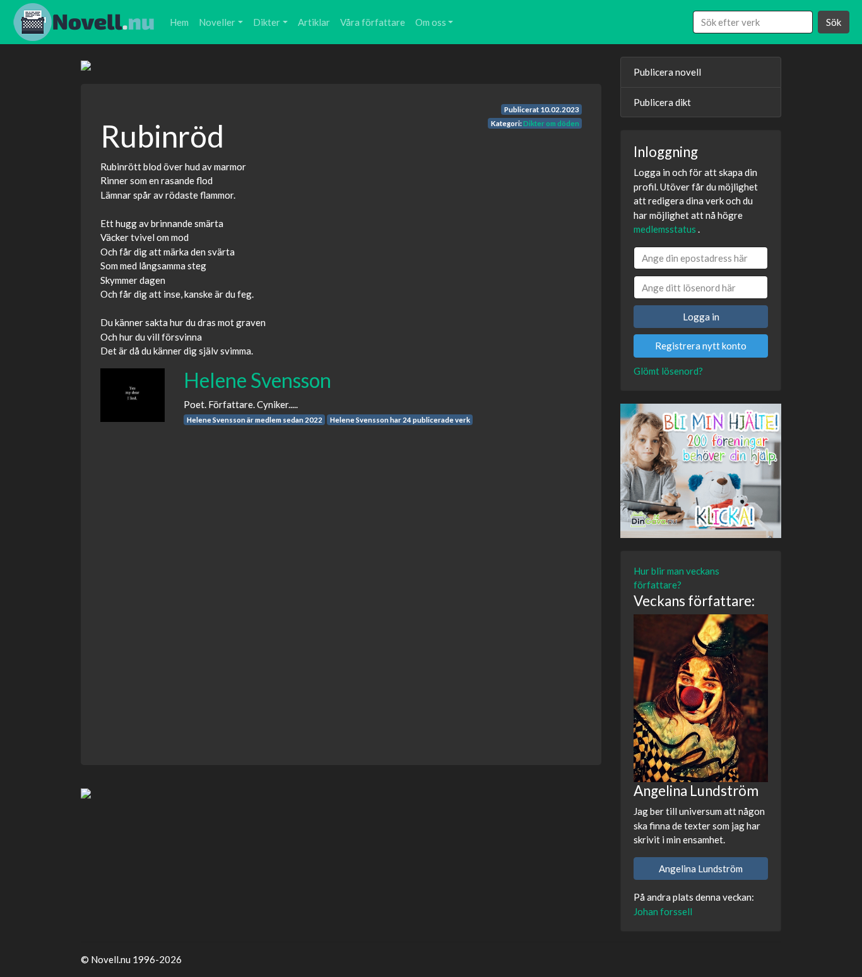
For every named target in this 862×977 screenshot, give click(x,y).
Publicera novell (667, 72)
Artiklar (314, 22)
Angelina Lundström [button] (701, 868)
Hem (179, 22)
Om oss (430, 22)
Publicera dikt (662, 102)
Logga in (701, 316)
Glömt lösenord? (668, 371)
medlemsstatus (665, 229)
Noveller (217, 22)
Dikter (266, 22)
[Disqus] (341, 583)
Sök (833, 22)
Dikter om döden (551, 123)
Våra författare (372, 22)
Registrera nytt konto (701, 345)
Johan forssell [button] (663, 911)
